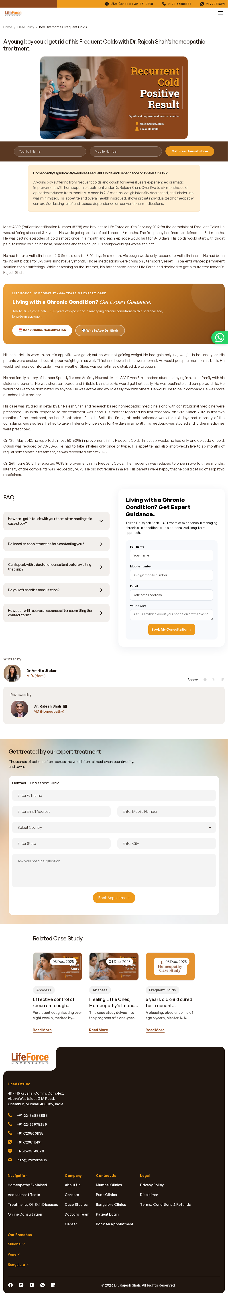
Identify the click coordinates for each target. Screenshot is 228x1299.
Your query (138, 606)
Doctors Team (77, 1214)
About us (73, 1185)
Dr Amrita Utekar (41, 671)
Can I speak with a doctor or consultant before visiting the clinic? (49, 566)
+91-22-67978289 (32, 1124)
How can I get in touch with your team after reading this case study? (50, 521)
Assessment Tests (24, 1194)
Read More (42, 1030)
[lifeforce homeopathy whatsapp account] (219, 337)
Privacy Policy (152, 1185)
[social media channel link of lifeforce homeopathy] (10, 1285)
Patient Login (107, 1214)
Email (134, 586)
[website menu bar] (220, 12)
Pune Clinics (106, 1194)
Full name (137, 546)
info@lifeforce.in (32, 1160)
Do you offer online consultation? (33, 590)
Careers (72, 1194)
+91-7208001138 (30, 1133)
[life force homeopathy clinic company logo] (32, 1061)
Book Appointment (114, 898)
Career (71, 1224)
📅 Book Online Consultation (42, 330)
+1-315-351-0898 (30, 1151)
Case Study (25, 27)
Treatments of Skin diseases (33, 1204)
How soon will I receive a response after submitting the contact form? (50, 612)
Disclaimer (149, 1194)
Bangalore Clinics (111, 1204)
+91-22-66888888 (32, 1115)
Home (7, 27)
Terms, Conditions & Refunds (165, 1204)
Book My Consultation (171, 629)
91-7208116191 (215, 4)
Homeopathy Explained (27, 1185)
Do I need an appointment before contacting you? (46, 544)
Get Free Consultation (190, 151)
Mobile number (141, 566)
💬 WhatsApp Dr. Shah (100, 330)
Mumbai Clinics (109, 1185)
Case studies (76, 1204)
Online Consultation (25, 1214)
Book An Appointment (114, 1224)
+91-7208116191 (29, 1142)
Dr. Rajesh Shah (47, 706)
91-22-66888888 (179, 4)
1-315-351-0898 (142, 4)
